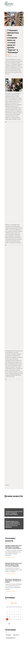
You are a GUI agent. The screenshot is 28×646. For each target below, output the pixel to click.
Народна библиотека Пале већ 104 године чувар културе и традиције (13, 565)
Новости (9, 54)
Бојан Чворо (16, 634)
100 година (8, 634)
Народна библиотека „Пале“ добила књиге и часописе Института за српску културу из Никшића (13, 524)
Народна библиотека (10, 637)
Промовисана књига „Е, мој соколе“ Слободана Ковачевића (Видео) (14, 513)
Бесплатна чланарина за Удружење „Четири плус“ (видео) (13, 581)
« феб (9, 623)
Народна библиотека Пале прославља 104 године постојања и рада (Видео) (13, 547)
